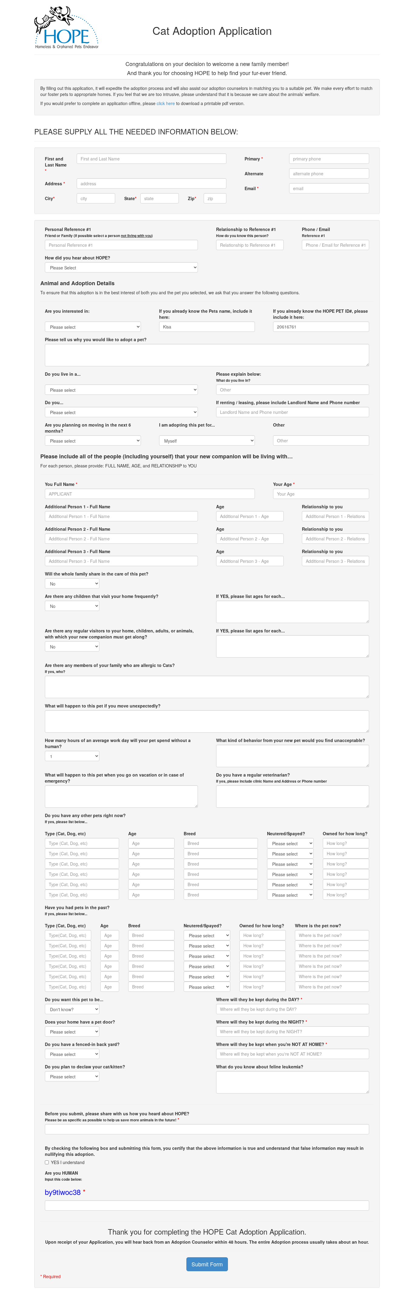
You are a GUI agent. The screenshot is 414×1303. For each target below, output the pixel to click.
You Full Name (61, 484)
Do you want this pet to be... (74, 999)
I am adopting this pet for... (187, 425)
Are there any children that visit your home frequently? (102, 596)
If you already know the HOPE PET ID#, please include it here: (320, 314)
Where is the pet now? (318, 925)
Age (220, 506)
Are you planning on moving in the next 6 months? (88, 428)
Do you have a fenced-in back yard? (82, 1044)
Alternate (254, 173)
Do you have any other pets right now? (85, 818)
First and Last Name (56, 165)
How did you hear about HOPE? (77, 258)
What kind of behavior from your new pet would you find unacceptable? (290, 740)
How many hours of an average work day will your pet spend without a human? (118, 743)
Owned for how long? (345, 833)
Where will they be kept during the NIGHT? (261, 1022)
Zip (192, 198)
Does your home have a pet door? (80, 1022)
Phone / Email (316, 232)
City (50, 198)
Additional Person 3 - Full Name (77, 551)
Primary (254, 159)
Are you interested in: (67, 311)
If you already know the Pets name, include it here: (205, 314)
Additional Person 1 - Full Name (77, 506)
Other (279, 425)
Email (252, 188)
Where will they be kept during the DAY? (259, 999)
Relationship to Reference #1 (246, 232)
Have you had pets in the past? (77, 910)
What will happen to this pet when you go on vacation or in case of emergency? (114, 778)
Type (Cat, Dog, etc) (65, 833)
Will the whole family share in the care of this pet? (97, 574)
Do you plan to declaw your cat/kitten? (85, 1067)
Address (55, 183)
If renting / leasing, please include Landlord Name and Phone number (288, 402)
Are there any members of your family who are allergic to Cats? (110, 668)
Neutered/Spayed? (286, 833)
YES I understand (68, 1162)
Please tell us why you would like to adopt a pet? (96, 339)
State (129, 198)
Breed (190, 833)
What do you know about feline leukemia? (259, 1067)
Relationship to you (322, 506)
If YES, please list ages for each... (250, 596)
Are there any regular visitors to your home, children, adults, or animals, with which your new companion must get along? (119, 634)
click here (166, 103)
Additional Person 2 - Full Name (77, 529)
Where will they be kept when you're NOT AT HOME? (271, 1044)
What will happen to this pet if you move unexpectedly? (103, 706)
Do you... (54, 402)
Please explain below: (238, 377)
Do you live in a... (63, 374)
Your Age (284, 484)
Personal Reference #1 (99, 232)
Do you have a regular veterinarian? (271, 778)
